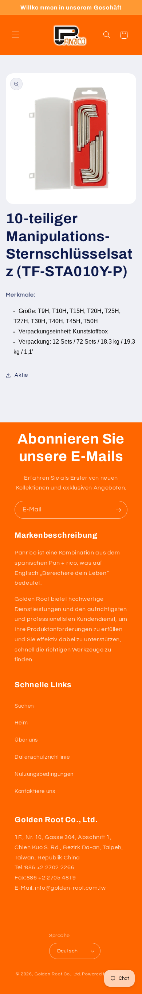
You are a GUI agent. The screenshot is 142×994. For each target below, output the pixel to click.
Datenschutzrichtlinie (42, 757)
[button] (15, 35)
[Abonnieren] (118, 510)
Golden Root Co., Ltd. (58, 974)
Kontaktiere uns (35, 791)
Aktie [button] (21, 375)
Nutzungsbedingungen (44, 774)
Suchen (24, 706)
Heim (21, 723)
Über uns (26, 740)
